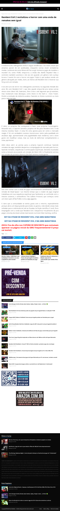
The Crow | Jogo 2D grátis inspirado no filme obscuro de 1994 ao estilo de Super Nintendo (32, 337)
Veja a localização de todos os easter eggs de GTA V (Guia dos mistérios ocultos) (30, 500)
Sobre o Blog (46, 509)
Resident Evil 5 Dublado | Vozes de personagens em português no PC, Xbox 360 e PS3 (31, 350)
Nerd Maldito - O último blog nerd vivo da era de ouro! (21, 509)
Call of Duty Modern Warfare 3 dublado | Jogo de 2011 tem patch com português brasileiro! (33, 324)
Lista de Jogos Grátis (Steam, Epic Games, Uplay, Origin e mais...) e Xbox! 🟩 (28, 304)
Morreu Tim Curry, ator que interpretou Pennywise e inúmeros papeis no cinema (30, 439)
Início (40, 509)
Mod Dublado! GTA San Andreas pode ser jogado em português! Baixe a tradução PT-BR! (32, 310)
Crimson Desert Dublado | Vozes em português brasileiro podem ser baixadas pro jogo (29, 257)
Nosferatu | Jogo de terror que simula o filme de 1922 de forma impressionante (29, 446)
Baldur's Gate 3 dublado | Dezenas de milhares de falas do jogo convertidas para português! (33, 330)
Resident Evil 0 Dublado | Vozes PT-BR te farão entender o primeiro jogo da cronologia (31, 344)
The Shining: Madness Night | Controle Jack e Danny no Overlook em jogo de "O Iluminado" (32, 453)
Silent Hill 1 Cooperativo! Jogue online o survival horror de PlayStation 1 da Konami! (30, 364)
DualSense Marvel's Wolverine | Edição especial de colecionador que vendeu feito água (49, 258)
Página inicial (4, 13)
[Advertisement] (30, 420)
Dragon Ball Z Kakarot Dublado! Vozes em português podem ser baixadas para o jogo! (31, 317)
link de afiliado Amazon (37, 2)
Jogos (9, 13)
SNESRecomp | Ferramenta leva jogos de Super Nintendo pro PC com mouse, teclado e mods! (33, 357)
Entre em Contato (54, 509)
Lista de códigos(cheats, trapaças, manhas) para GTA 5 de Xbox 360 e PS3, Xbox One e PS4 (32, 487)
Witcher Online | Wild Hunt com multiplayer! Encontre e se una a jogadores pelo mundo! (10, 257)
